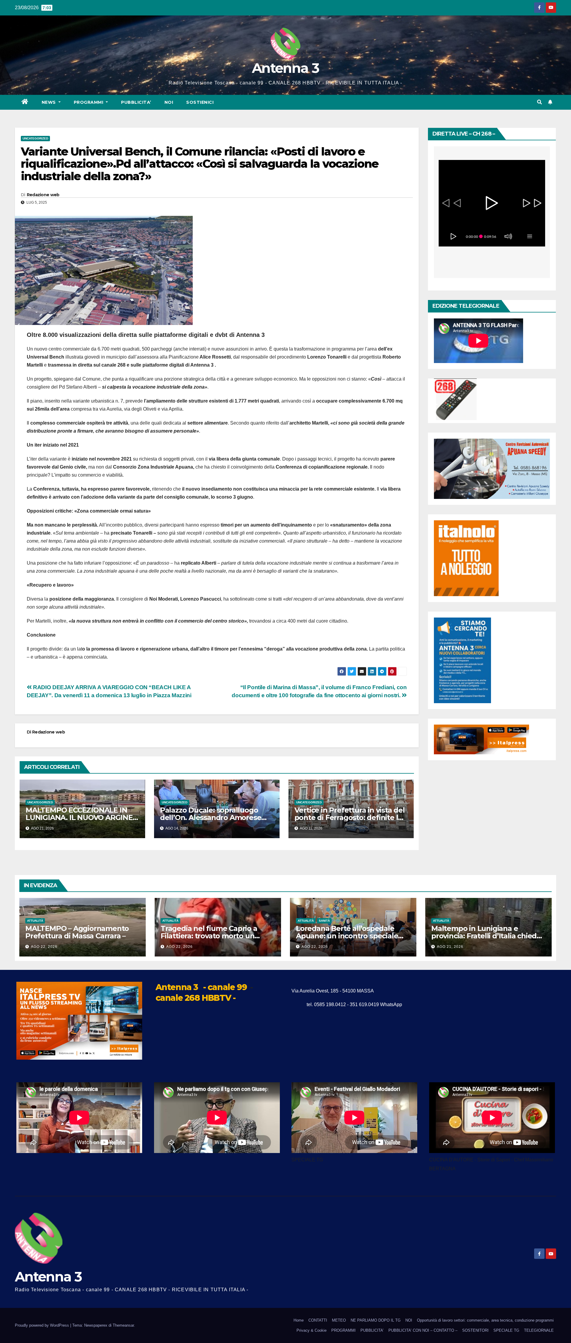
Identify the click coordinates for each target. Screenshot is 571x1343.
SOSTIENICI (200, 102)
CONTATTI (317, 1320)
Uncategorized (35, 138)
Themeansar (123, 1325)
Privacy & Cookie (312, 1330)
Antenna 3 (285, 68)
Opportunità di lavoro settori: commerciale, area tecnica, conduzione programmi (485, 1320)
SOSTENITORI (475, 1330)
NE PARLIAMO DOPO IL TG (376, 1320)
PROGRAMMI (343, 1330)
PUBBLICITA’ (136, 102)
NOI (168, 102)
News (49, 102)
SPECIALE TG (506, 1330)
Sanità (324, 920)
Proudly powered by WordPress (42, 1325)
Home (299, 1320)
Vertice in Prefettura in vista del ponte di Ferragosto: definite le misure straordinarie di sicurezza (350, 817)
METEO (339, 1320)
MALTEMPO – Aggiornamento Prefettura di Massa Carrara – (77, 932)
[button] (539, 102)
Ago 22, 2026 (44, 947)
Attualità (35, 920)
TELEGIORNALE (539, 1330)
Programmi (89, 102)
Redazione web (43, 194)
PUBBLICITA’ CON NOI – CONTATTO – (422, 1330)
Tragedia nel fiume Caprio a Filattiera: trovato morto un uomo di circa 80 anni (209, 936)
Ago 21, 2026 (450, 947)
